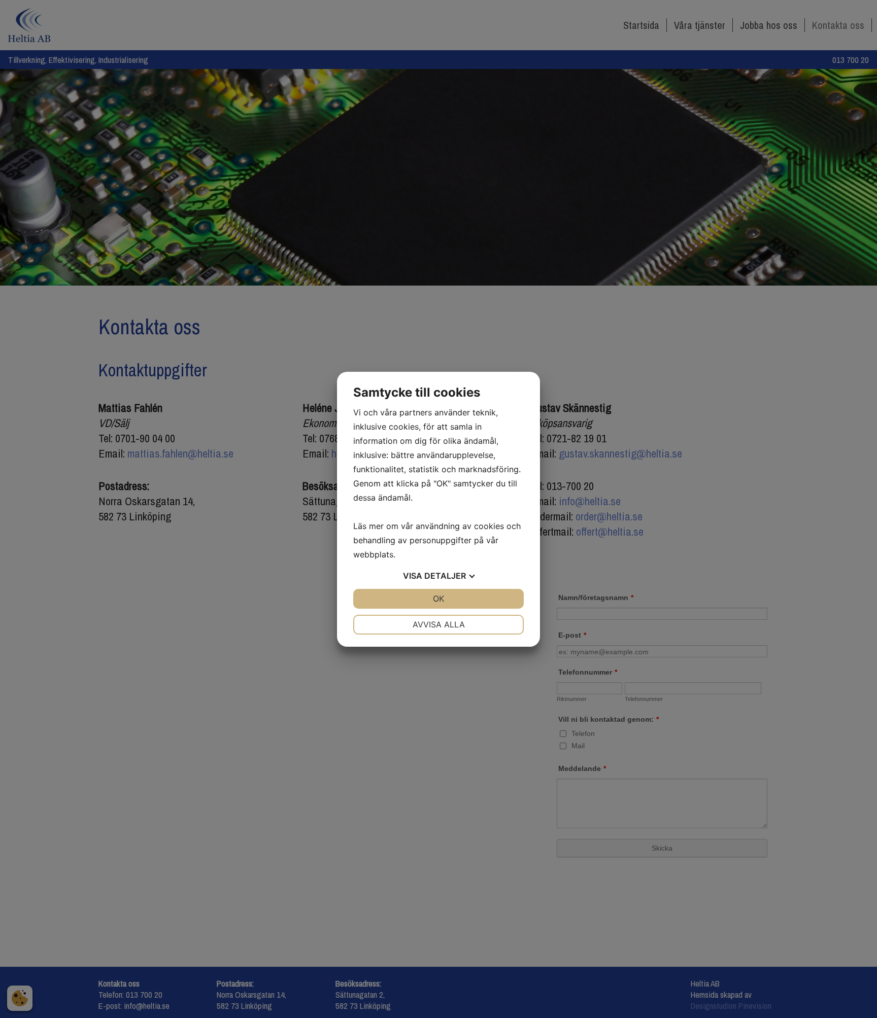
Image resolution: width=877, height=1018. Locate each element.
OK (438, 598)
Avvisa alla (439, 624)
